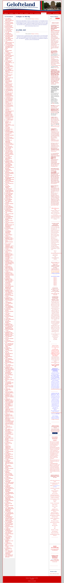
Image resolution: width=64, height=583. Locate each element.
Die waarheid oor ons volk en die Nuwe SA (54, 483)
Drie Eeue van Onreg (54, 529)
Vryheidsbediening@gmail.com (56, 253)
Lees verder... (55, 433)
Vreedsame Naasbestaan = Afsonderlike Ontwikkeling (54, 495)
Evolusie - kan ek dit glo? (54, 503)
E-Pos (18, 31)
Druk (16, 31)
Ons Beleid (11, 13)
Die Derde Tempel (55, 516)
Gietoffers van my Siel (55, 419)
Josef (55, 526)
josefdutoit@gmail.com (55, 362)
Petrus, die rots (54, 504)
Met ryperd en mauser (54, 520)
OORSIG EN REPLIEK (56, 273)
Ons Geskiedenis (37, 13)
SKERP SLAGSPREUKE (55, 549)
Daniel (55, 501)
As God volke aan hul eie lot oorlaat (55, 481)
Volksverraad (52, 485)
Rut (54, 528)
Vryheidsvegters (53, 151)
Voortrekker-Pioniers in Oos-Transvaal (55, 535)
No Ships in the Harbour (55, 497)
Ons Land (16, 13)
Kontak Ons (49, 13)
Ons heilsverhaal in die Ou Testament (54, 499)
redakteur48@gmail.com (55, 269)
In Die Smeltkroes (54, 183)
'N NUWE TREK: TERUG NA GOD (55, 365)
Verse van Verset (55, 493)
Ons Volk (21, 13)
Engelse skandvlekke (54, 532)
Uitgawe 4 (55, 280)
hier (51, 48)
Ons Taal (31, 13)
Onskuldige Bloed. (54, 166)
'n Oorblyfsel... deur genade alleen (54, 489)
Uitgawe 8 (55, 284)
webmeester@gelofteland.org (56, 215)
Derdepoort (55, 523)
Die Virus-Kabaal (56, 13)
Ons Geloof (26, 13)
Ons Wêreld (44, 13)
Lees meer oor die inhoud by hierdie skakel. (55, 126)
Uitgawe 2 (55, 278)
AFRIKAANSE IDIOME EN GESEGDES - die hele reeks (54, 560)
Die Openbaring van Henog (54, 515)
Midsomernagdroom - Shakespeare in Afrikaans (55, 513)
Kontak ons (30, 580)
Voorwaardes (34, 580)
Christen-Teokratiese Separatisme (54, 491)
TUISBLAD (6, 13)
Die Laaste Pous (55, 525)
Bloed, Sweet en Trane (54, 205)
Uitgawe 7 (55, 283)
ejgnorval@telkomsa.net (55, 30)
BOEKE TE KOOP (55, 425)
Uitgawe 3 (55, 279)
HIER (58, 82)
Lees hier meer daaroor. (55, 140)
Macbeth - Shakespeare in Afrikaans (54, 519)
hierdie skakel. (54, 45)
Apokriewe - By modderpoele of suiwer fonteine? (55, 510)
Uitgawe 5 (55, 281)
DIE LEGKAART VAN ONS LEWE (55, 294)
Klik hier (51, 459)
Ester (55, 507)
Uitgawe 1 (55, 277)
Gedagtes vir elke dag (34, 18)
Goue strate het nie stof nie (54, 522)
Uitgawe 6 (55, 282)
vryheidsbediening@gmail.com (56, 389)
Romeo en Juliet (55, 506)
